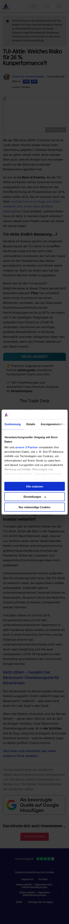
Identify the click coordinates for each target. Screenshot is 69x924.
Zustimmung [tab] (12, 424)
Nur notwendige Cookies (34, 507)
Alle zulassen (34, 486)
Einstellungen (32, 496)
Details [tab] (30, 424)
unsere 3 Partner (26, 447)
